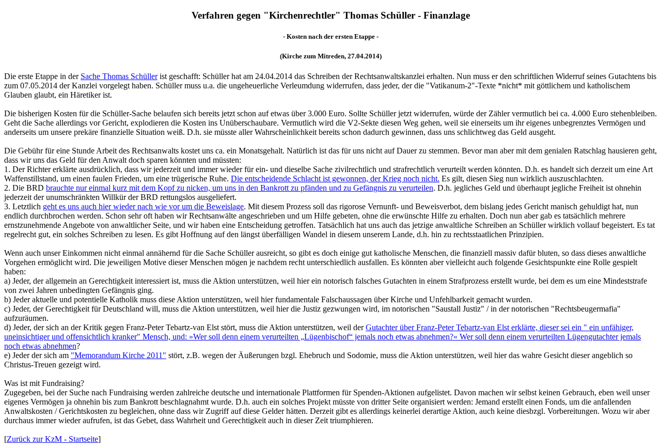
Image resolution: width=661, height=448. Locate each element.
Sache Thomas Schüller (119, 76)
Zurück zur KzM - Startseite (52, 439)
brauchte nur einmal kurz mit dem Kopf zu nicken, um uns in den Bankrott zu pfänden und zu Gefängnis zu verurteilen (239, 187)
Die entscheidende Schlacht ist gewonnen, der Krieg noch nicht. (335, 178)
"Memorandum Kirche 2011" (118, 355)
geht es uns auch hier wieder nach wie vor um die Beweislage (143, 206)
